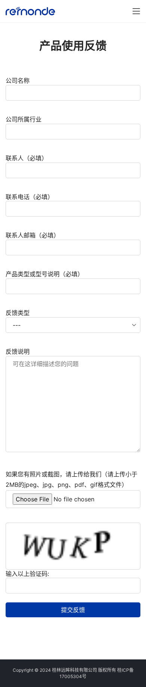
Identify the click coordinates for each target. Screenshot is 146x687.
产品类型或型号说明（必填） (44, 274)
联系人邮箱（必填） (33, 235)
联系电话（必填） (30, 197)
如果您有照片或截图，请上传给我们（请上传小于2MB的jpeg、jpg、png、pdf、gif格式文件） (71, 479)
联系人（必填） (27, 158)
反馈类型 (18, 312)
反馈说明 (18, 351)
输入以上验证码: (27, 573)
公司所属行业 (24, 119)
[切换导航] (136, 11)
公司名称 (18, 80)
